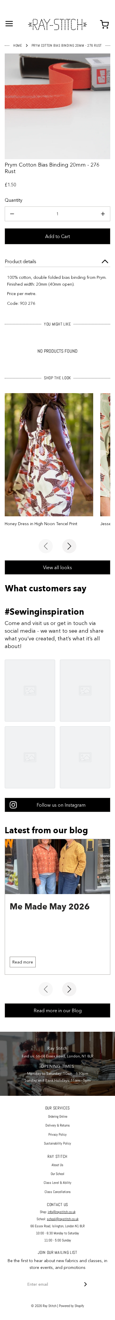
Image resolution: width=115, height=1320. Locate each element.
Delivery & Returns (57, 1125)
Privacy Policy (57, 1134)
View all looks (57, 567)
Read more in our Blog (58, 1010)
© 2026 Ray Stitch (43, 1305)
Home (17, 45)
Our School (57, 1173)
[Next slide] (69, 546)
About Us (57, 1165)
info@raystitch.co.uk (61, 1212)
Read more (22, 962)
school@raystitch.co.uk (62, 1219)
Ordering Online (57, 1116)
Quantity (13, 200)
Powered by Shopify (71, 1305)
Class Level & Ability (57, 1182)
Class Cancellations (58, 1191)
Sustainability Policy (57, 1143)
